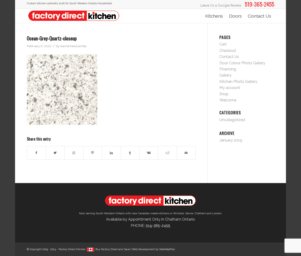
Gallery (225, 75)
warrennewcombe (73, 46)
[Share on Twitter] (55, 152)
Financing (227, 69)
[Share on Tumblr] (130, 152)
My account (229, 87)
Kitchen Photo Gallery (238, 81)
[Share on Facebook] (36, 152)
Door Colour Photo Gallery (242, 63)
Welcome (227, 100)
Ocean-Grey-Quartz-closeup (52, 38)
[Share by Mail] (186, 152)
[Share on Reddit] (167, 152)
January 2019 (230, 140)
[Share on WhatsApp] (74, 152)
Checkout (227, 50)
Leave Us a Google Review (220, 5)
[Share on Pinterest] (92, 152)
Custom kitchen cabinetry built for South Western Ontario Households (69, 3)
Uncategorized (232, 120)
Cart (223, 44)
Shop (224, 94)
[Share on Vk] (148, 152)
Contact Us (229, 56)
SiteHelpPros (167, 249)
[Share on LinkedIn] (111, 152)
